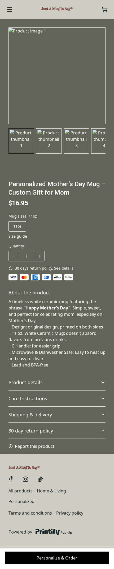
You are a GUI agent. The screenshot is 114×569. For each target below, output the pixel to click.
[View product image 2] (49, 141)
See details (63, 268)
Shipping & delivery (30, 414)
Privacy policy (69, 513)
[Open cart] (104, 9)
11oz (17, 226)
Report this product (34, 446)
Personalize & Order (57, 558)
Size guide (17, 236)
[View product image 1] (21, 141)
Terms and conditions (30, 513)
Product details (25, 382)
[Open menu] (9, 9)
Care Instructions (27, 398)
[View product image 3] (76, 141)
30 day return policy (30, 430)
